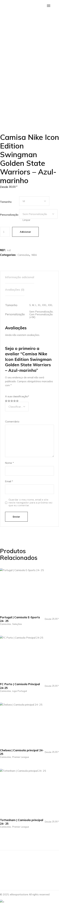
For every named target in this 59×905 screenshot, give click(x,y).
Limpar (26, 220)
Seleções (17, 624)
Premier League (20, 757)
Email (9, 481)
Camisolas (23, 254)
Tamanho (6, 201)
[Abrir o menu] (48, 5)
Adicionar (25, 231)
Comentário (12, 421)
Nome (9, 463)
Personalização (9, 214)
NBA (34, 254)
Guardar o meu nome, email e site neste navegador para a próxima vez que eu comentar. (30, 502)
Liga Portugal (19, 691)
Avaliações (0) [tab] (14, 289)
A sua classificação (17, 396)
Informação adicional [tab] (19, 277)
